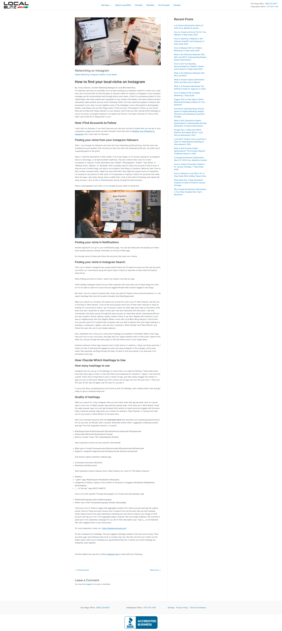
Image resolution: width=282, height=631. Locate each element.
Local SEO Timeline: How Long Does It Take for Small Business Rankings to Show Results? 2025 (190, 141)
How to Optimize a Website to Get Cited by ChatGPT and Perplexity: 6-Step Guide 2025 (189, 41)
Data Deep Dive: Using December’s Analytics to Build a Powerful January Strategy (189, 182)
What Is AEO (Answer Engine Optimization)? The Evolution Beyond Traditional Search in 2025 (189, 151)
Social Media (111, 74)
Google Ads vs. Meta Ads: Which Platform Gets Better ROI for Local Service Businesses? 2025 (188, 132)
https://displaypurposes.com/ (114, 528)
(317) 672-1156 (272, 7)
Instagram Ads (113, 554)
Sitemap (171, 607)
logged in (90, 584)
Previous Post (82, 570)
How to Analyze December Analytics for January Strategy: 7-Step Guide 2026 (189, 167)
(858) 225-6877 (271, 4)
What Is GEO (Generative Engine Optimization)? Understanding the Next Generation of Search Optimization (190, 123)
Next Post (155, 570)
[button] (110, 5)
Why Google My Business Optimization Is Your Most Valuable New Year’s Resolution (190, 192)
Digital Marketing (82, 74)
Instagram (94, 74)
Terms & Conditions (198, 607)
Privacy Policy (182, 607)
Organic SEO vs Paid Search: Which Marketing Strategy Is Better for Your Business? (189, 102)
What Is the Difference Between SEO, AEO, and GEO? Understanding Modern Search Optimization (190, 57)
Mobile (102, 74)
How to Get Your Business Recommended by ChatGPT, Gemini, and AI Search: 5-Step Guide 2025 (189, 66)
